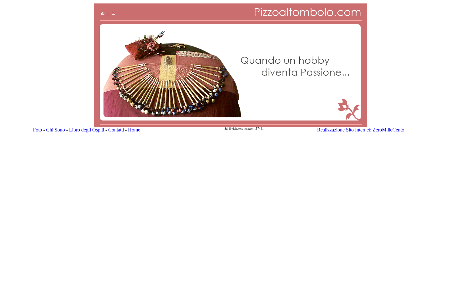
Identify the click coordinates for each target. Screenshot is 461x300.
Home (134, 129)
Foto (37, 129)
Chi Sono (55, 129)
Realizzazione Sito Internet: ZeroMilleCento (360, 129)
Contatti (116, 129)
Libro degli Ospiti (86, 129)
